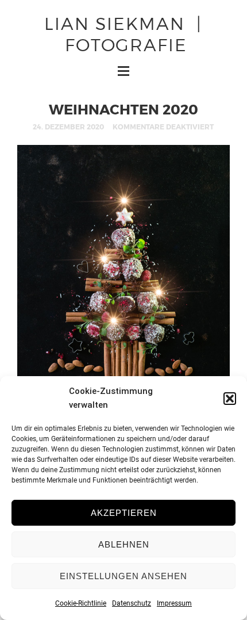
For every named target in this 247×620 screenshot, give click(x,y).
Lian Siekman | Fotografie (123, 33)
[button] (230, 398)
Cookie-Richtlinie (80, 603)
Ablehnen (123, 544)
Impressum (174, 603)
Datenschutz (131, 603)
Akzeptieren (124, 513)
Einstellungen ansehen (123, 576)
